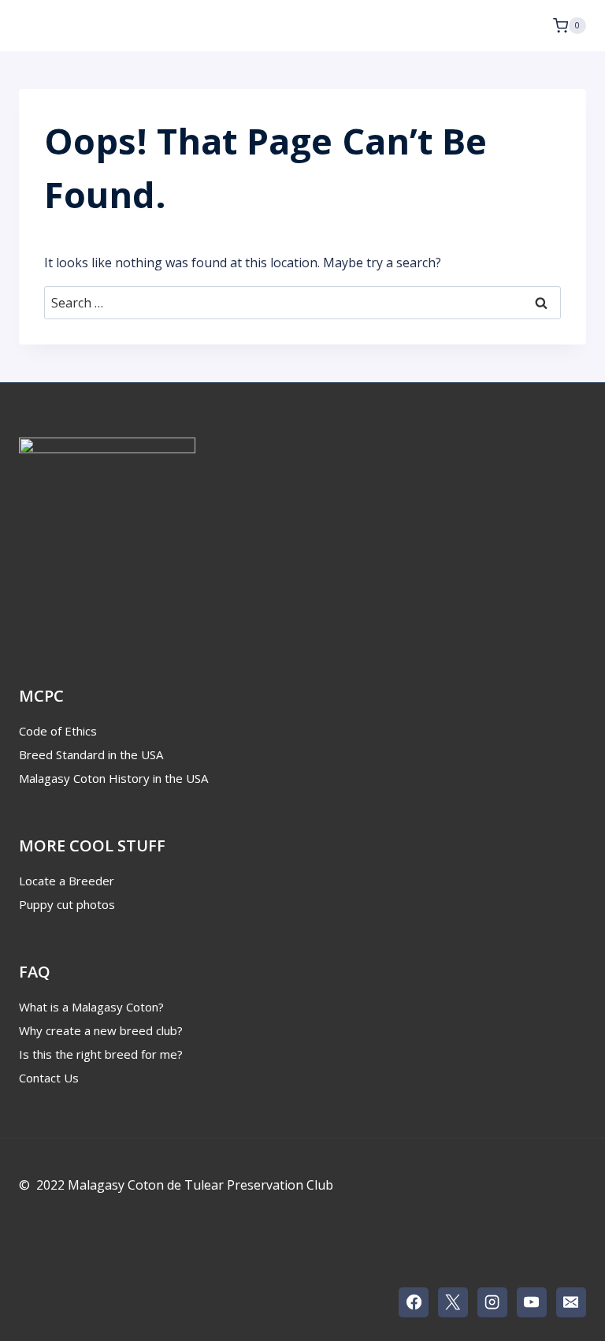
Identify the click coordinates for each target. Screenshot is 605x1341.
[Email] (571, 1302)
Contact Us (49, 1078)
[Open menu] (528, 25)
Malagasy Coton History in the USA (113, 778)
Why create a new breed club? (101, 1030)
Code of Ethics (58, 731)
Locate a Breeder (66, 880)
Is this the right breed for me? (101, 1054)
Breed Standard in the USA (91, 754)
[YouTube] (532, 1302)
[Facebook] (414, 1302)
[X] (453, 1302)
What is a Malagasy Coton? (91, 1007)
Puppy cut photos (67, 904)
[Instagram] (492, 1302)
